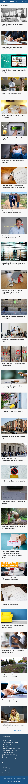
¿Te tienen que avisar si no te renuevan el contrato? (11, 701)
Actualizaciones (6, 771)
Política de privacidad (12, 780)
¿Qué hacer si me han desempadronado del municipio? (12, 459)
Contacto (4, 780)
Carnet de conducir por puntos (10, 758)
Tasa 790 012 (5, 746)
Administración (6, 769)
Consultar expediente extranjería (11, 748)
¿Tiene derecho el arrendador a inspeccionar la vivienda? (12, 412)
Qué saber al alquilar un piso (10, 756)
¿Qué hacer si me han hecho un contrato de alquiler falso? (12, 604)
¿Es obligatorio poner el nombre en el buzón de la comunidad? (13, 264)
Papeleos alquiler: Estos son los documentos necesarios (12, 579)
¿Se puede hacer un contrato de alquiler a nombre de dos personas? (14, 186)
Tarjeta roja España (7, 752)
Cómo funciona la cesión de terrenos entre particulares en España (14, 212)
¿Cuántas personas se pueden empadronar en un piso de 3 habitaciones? (12, 292)
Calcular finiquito (6, 740)
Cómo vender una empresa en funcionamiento (12, 94)
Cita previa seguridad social (9, 754)
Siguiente (17, 730)
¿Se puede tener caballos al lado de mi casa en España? (13, 527)
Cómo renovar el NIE (8, 744)
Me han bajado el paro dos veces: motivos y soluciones (13, 726)
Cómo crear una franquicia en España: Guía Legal (12, 48)
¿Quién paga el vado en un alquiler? (14, 481)
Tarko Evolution (12, 778)
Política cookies (21, 778)
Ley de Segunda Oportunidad (10, 742)
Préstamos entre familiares (9, 750)
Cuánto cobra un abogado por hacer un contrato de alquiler (14, 237)
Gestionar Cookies (7, 773)
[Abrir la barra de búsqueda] (22, 1)
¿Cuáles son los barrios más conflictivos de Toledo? (11, 676)
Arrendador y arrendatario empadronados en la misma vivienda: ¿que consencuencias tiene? (12, 554)
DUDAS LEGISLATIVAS (9, 2)
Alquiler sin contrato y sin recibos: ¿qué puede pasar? (13, 651)
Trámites (4, 767)
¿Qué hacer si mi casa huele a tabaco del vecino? (12, 387)
